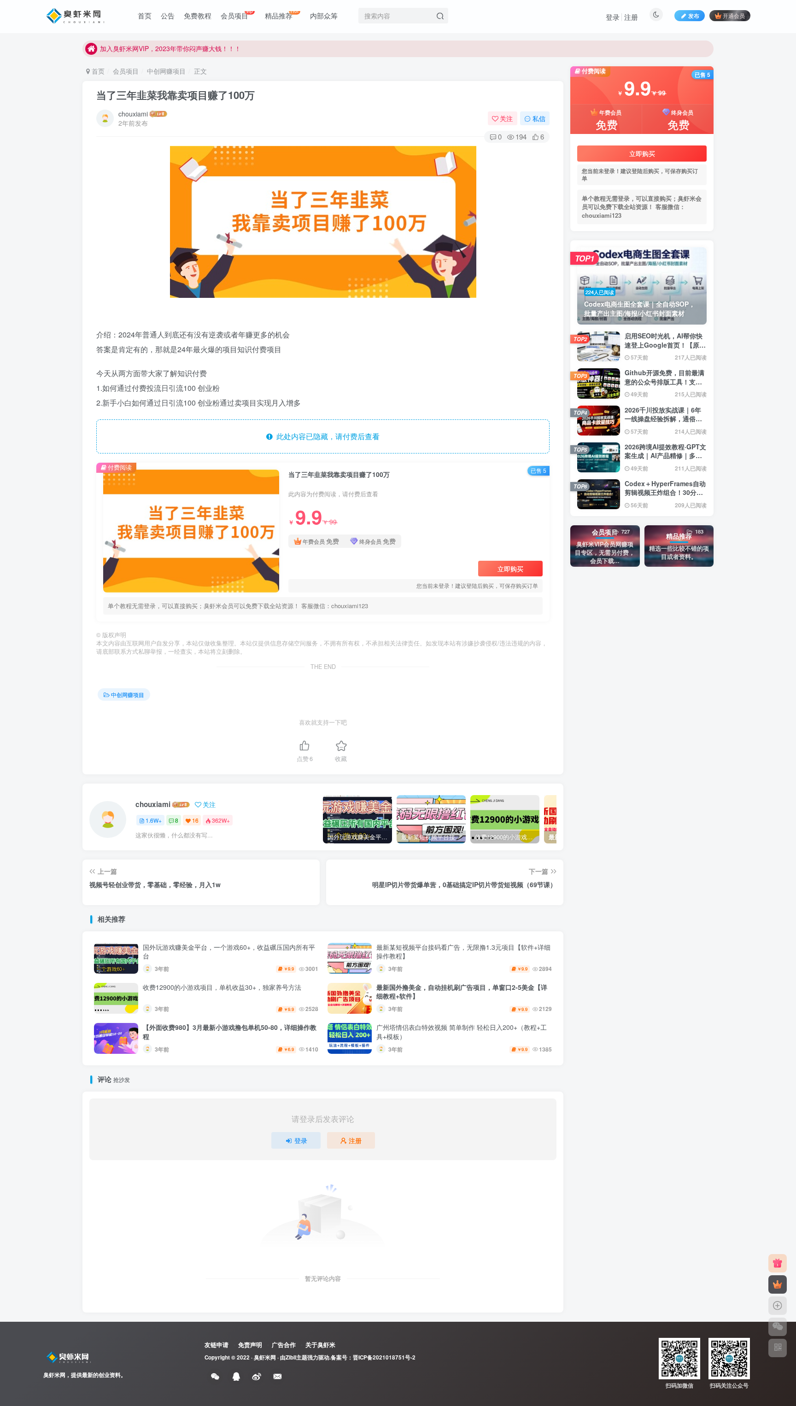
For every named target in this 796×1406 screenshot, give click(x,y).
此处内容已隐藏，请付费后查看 (326, 436)
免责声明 (250, 1344)
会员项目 (126, 71)
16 (195, 820)
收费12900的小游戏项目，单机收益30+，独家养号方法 (222, 987)
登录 (613, 17)
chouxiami (133, 113)
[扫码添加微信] (777, 1327)
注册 (631, 17)
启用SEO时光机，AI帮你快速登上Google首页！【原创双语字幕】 (665, 344)
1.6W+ (154, 820)
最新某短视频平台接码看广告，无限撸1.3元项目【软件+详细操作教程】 (463, 951)
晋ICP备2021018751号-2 (384, 1357)
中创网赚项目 (166, 71)
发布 (693, 15)
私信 (539, 118)
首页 (97, 71)
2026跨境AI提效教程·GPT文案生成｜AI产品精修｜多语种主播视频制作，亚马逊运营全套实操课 (665, 460)
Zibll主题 (296, 1357)
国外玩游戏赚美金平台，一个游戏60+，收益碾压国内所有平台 (229, 951)
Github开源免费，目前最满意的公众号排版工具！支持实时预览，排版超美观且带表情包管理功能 (664, 386)
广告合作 (284, 1344)
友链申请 (216, 1344)
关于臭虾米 (320, 1344)
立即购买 (510, 568)
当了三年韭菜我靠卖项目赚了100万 (175, 94)
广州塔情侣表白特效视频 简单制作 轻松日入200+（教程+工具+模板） (461, 1032)
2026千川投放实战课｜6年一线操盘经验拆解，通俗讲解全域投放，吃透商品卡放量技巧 (663, 423)
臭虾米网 (265, 1357)
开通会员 (734, 15)
